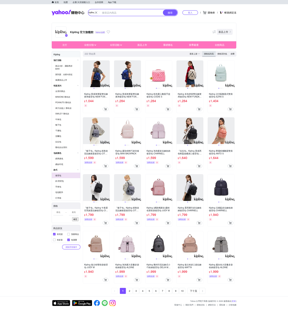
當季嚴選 (194, 45)
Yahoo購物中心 (68, 12)
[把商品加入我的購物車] (105, 109)
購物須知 (201, 304)
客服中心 (178, 304)
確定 (75, 219)
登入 (190, 12)
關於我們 (189, 304)
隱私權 (222, 304)
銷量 (233, 53)
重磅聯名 (168, 45)
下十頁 (193, 291)
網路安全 (212, 304)
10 (182, 291)
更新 (234, 301)
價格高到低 (222, 53)
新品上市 (223, 32)
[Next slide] (108, 74)
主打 (64, 45)
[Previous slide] (85, 74)
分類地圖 (232, 304)
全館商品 (219, 45)
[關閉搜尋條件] (96, 12)
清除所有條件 (71, 247)
